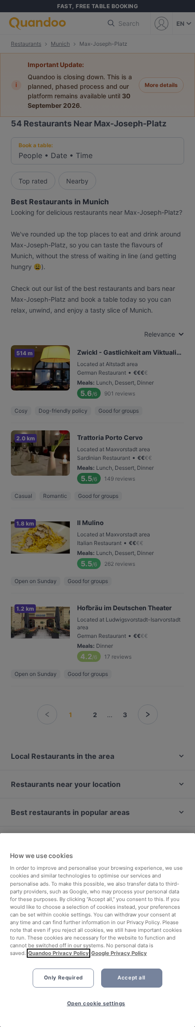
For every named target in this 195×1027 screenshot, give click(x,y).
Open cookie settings (96, 1003)
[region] (97, 930)
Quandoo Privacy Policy (58, 953)
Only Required (63, 977)
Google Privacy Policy (119, 953)
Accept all (131, 977)
